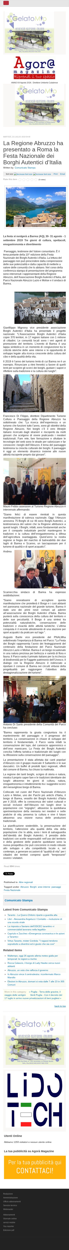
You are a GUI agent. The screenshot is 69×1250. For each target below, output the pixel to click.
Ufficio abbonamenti (12, 1201)
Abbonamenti (9, 1215)
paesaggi (56, 887)
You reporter (8, 1226)
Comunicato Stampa (25, 167)
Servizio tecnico (10, 1205)
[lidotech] (35, 1099)
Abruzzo (24, 887)
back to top (60, 1006)
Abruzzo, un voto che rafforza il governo (28, 970)
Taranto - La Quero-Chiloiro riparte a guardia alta (32, 915)
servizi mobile (9, 1222)
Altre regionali (26, 882)
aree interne (44, 887)
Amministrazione (10, 1198)
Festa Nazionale (12, 890)
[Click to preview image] (35, 206)
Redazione (8, 1194)
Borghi (33, 887)
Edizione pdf (8, 1230)
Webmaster (8, 1209)
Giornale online (10, 1218)
